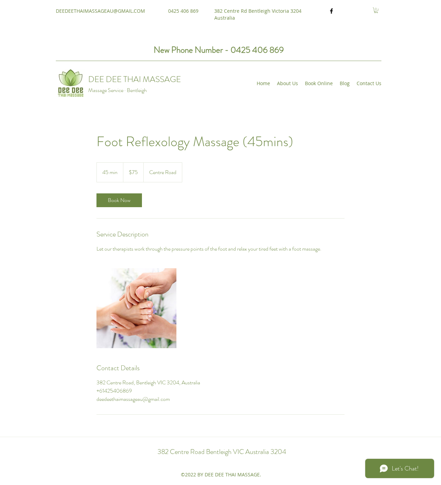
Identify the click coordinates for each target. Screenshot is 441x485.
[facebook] (331, 11)
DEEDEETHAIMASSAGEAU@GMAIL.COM (100, 11)
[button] (376, 10)
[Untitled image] (136, 308)
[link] (119, 200)
